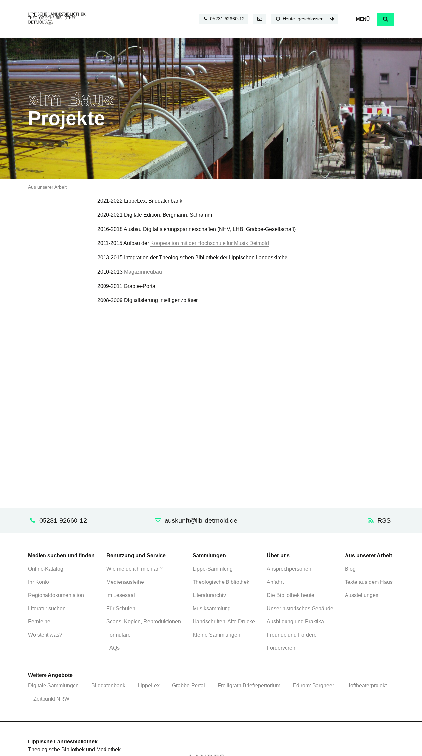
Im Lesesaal (120, 595)
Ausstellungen (361, 595)
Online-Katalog (45, 569)
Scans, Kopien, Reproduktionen (143, 621)
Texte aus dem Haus (369, 582)
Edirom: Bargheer (313, 685)
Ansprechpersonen (289, 569)
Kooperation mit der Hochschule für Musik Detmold (209, 243)
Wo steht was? (45, 635)
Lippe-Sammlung (213, 569)
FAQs (113, 648)
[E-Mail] (259, 19)
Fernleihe (39, 621)
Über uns (278, 555)
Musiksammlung (212, 608)
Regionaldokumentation (56, 595)
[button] (385, 19)
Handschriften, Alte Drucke (224, 621)
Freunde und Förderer (292, 635)
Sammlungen (209, 555)
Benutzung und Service (136, 555)
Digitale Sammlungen (53, 685)
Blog (350, 569)
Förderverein (282, 648)
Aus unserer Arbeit (47, 187)
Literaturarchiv (209, 595)
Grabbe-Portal (188, 685)
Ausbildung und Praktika (295, 621)
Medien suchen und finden (61, 555)
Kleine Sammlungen (216, 635)
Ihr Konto (38, 582)
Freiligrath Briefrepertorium (249, 685)
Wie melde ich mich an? (134, 569)
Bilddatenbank (108, 685)
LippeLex (149, 685)
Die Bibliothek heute (290, 595)
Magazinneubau (143, 272)
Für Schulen (120, 608)
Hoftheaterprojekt (367, 685)
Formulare (118, 635)
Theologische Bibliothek (221, 582)
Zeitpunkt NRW (51, 699)
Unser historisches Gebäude (300, 608)
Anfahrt (275, 582)
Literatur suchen (47, 608)
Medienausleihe (125, 582)
